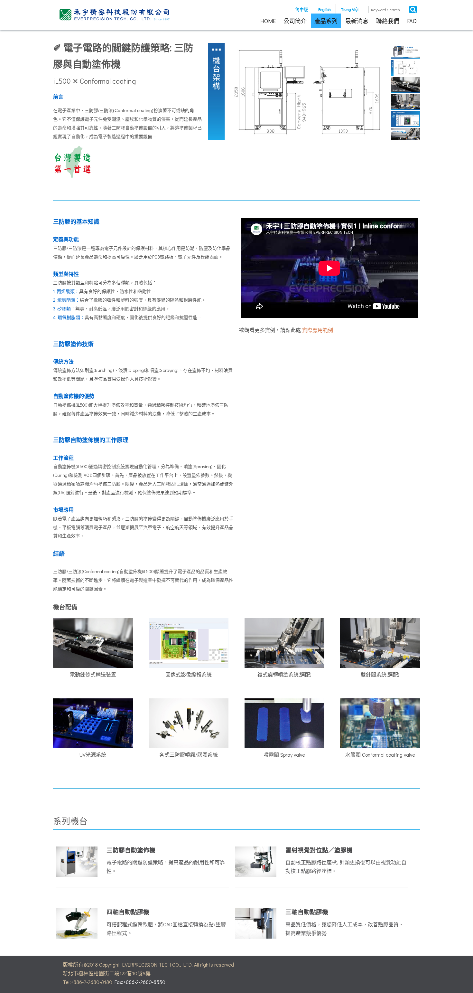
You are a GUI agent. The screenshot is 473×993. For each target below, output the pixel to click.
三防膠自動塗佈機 (131, 850)
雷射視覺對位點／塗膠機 (319, 850)
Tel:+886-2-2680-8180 (87, 982)
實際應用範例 (317, 329)
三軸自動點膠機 (306, 912)
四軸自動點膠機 (128, 912)
